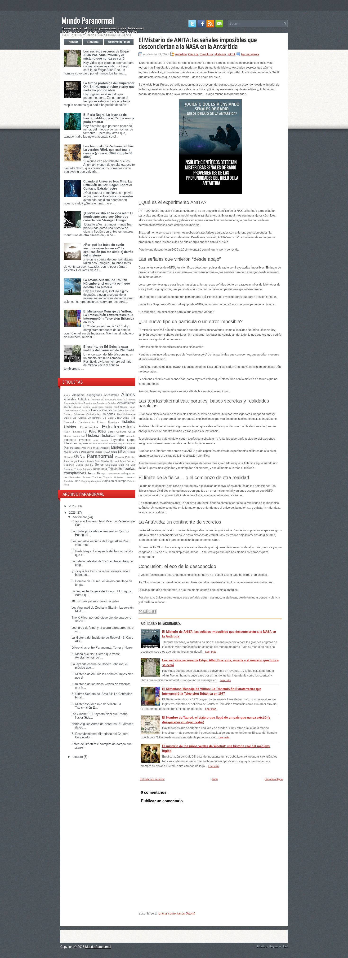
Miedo (96, 447)
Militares (105, 447)
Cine (119, 410)
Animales (70, 399)
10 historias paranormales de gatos (95, 601)
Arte (80, 403)
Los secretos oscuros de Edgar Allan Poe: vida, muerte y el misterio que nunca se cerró (106, 55)
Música (98, 452)
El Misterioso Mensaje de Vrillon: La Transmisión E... (96, 705)
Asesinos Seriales (106, 403)
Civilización (129, 410)
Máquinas (130, 443)
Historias (107, 435)
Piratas (82, 461)
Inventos (84, 439)
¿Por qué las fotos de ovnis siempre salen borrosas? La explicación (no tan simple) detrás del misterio (108, 250)
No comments (250, 54)
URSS (77, 481)
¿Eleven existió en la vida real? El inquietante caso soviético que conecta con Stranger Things (108, 216)
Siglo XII (124, 465)
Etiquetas (93, 41)
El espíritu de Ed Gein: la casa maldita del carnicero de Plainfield (108, 348)
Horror (120, 435)
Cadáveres (97, 407)
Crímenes (79, 414)
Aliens (128, 394)
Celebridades (71, 410)
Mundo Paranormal (88, 20)
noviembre (80, 517)
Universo (119, 477)
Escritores (113, 422)
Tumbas (96, 477)
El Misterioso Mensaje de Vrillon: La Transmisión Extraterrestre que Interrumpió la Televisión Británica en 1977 (108, 317)
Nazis (114, 452)
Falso (67, 431)
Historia (92, 435)
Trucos (86, 477)
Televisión (115, 469)
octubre (78, 757)
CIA (88, 410)
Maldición (103, 443)
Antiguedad (97, 399)
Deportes (109, 414)
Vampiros (96, 481)
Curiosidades (93, 414)
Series (99, 464)
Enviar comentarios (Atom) (176, 913)
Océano (68, 457)
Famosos (77, 431)
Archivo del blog (119, 41)
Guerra (67, 436)
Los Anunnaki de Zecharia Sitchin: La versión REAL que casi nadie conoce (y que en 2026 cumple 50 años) (108, 151)
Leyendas (117, 440)
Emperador (70, 422)
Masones (87, 447)
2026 (72, 506)
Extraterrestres (118, 426)
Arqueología (70, 403)
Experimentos (89, 427)
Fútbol (102, 431)
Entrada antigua (274, 779)
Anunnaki (110, 399)
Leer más (210, 651)
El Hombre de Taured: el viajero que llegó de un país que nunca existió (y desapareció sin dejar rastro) (216, 720)
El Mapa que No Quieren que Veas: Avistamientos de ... (95, 655)
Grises (131, 431)
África (67, 395)
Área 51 (122, 399)
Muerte (131, 447)
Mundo (67, 452)
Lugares (83, 443)
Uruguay (85, 481)
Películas (130, 457)
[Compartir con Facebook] (154, 611)
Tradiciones (113, 473)
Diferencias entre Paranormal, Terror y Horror (102, 647)
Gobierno (121, 431)
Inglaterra (70, 439)
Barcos (77, 407)
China (82, 410)
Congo (67, 414)
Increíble (130, 436)
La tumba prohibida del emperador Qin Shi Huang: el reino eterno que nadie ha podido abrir (108, 86)
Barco (67, 406)
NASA (106, 452)
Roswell (114, 461)
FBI (85, 431)
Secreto (131, 461)
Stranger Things (73, 469)
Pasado (119, 457)
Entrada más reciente (152, 779)
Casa (132, 407)
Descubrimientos (126, 414)
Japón (104, 440)
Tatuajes (87, 469)
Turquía (107, 477)
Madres (93, 443)
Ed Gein (108, 417)
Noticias (131, 452)
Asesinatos (90, 403)
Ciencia (96, 410)
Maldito (113, 443)
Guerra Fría (78, 436)
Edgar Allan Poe (125, 417)
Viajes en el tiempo (114, 480)
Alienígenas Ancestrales (103, 395)
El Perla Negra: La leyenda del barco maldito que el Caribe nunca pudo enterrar (108, 118)
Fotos (92, 431)
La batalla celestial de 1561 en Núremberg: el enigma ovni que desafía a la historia (106, 283)
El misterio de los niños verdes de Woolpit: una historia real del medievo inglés (216, 748)
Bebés (86, 407)
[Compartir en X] (149, 611)
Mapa (121, 443)
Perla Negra (70, 461)
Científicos (109, 410)
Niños (122, 451)
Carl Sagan (121, 407)
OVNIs (79, 457)
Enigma (101, 422)
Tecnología (100, 468)
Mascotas (75, 447)
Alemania (78, 395)
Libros (131, 439)
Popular (73, 41)
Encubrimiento (86, 422)
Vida (129, 481)
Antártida (83, 399)
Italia (95, 440)
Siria (132, 465)
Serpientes (111, 465)
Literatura (70, 443)
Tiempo (101, 473)
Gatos (111, 431)
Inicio (215, 779)
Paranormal (100, 456)
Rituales (105, 461)
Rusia (123, 461)
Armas (131, 399)
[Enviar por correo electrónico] (140, 611)
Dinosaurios (94, 417)
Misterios (118, 447)
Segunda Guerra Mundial (78, 465)
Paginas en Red (278, 946)
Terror (91, 473)
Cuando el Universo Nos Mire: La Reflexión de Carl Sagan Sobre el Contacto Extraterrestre (107, 185)
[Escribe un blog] (145, 611)
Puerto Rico (93, 461)
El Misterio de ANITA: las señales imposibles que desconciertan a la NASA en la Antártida (197, 43)
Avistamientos (126, 402)
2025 (72, 512)
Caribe (108, 407)
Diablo (67, 417)
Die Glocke (79, 417)
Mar (66, 447)
